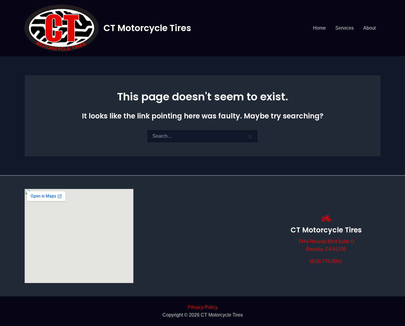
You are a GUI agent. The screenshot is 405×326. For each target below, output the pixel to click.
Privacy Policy (203, 307)
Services (344, 27)
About (369, 27)
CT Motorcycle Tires (147, 28)
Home (319, 27)
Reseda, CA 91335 (326, 249)
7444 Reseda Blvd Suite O (326, 241)
